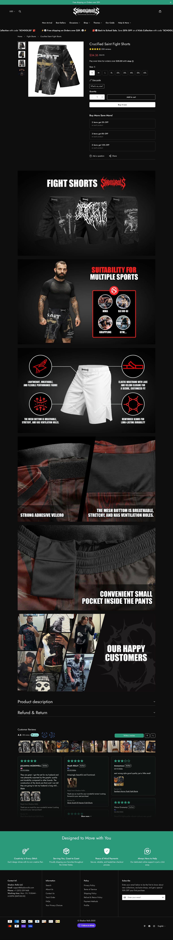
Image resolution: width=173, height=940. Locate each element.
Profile (86, 905)
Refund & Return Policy (93, 897)
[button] (160, 11)
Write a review (129, 735)
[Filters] (147, 735)
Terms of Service (90, 889)
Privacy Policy (89, 885)
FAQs (48, 901)
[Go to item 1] (24, 746)
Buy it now (122, 104)
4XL (132, 73)
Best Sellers (61, 22)
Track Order (50, 897)
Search (48, 885)
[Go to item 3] (50, 746)
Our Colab (110, 22)
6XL (145, 73)
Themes (97, 22)
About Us (49, 889)
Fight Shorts (31, 36)
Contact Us (50, 893)
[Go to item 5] (75, 746)
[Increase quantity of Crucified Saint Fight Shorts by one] (102, 97)
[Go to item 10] (139, 746)
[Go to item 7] (101, 746)
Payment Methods (91, 901)
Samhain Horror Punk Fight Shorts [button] (126, 791)
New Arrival (47, 22)
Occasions (73, 22)
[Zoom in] (78, 46)
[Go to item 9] (126, 746)
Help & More (123, 22)
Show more (85, 816)
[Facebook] (149, 926)
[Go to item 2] (37, 746)
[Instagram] (154, 926)
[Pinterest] (145, 926)
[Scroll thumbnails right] (152, 746)
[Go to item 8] (113, 746)
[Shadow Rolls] (86, 11)
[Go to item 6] (88, 746)
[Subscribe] (162, 897)
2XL (119, 73)
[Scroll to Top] (168, 927)
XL (112, 73)
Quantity (92, 91)
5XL (139, 73)
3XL (125, 73)
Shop (86, 22)
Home (20, 36)
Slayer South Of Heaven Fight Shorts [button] (80, 803)
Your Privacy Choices (54, 905)
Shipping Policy (90, 893)
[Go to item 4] (62, 746)
